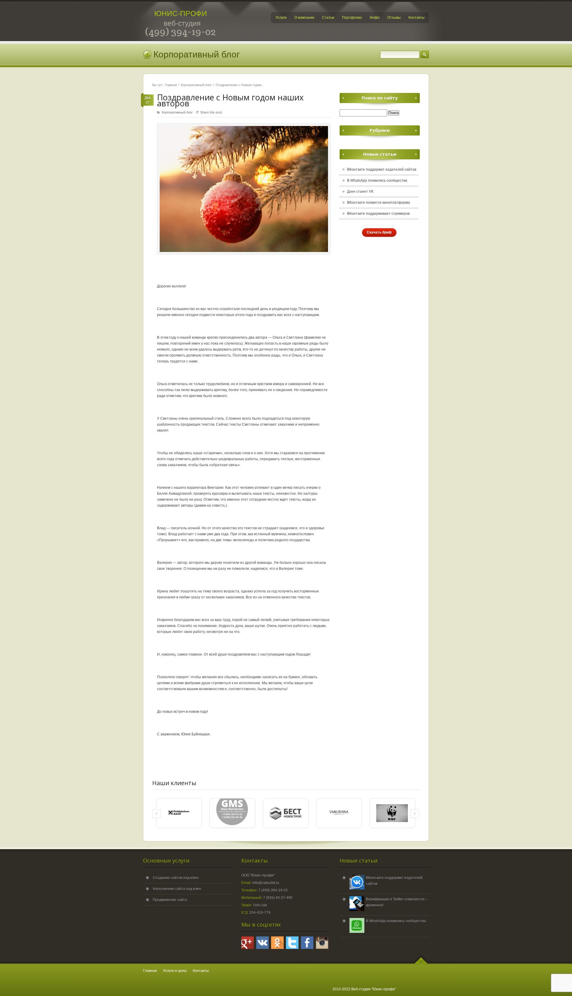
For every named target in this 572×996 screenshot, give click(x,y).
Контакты (416, 17)
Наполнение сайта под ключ (177, 889)
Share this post (211, 112)
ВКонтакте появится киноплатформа (378, 202)
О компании (304, 17)
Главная (171, 85)
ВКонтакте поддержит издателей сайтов (381, 169)
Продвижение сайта (170, 900)
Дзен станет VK (360, 191)
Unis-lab (260, 905)
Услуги (281, 17)
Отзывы (394, 17)
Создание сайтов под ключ (175, 878)
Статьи (328, 17)
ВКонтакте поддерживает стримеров (378, 213)
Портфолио (352, 17)
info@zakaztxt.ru (265, 883)
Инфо (375, 17)
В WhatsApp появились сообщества (377, 180)
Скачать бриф (379, 232)
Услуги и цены (175, 971)
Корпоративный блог (196, 85)
